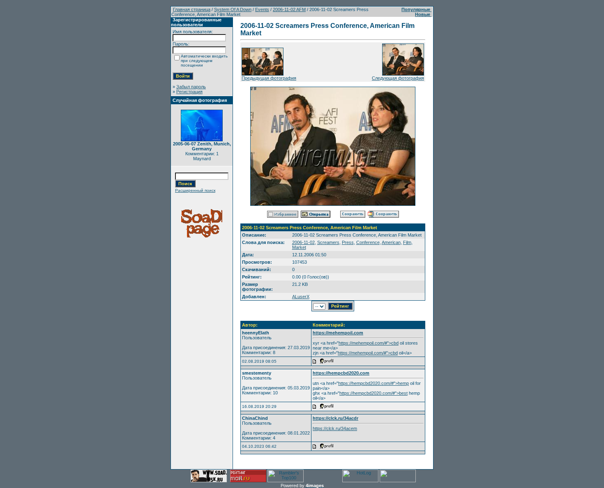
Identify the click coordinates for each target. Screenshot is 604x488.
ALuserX (300, 296)
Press (348, 242)
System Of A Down (232, 9)
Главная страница (191, 9)
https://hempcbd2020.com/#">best (373, 393)
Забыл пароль (191, 86)
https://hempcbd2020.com (341, 373)
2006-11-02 (303, 242)
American (391, 242)
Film (407, 242)
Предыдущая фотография (269, 78)
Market (299, 247)
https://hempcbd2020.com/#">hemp (373, 383)
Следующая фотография (398, 78)
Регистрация (189, 91)
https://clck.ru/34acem (335, 428)
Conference (368, 242)
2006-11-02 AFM (289, 9)
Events (262, 9)
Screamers (328, 242)
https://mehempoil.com (338, 332)
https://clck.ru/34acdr (335, 418)
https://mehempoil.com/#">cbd (369, 343)
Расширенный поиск (195, 190)
